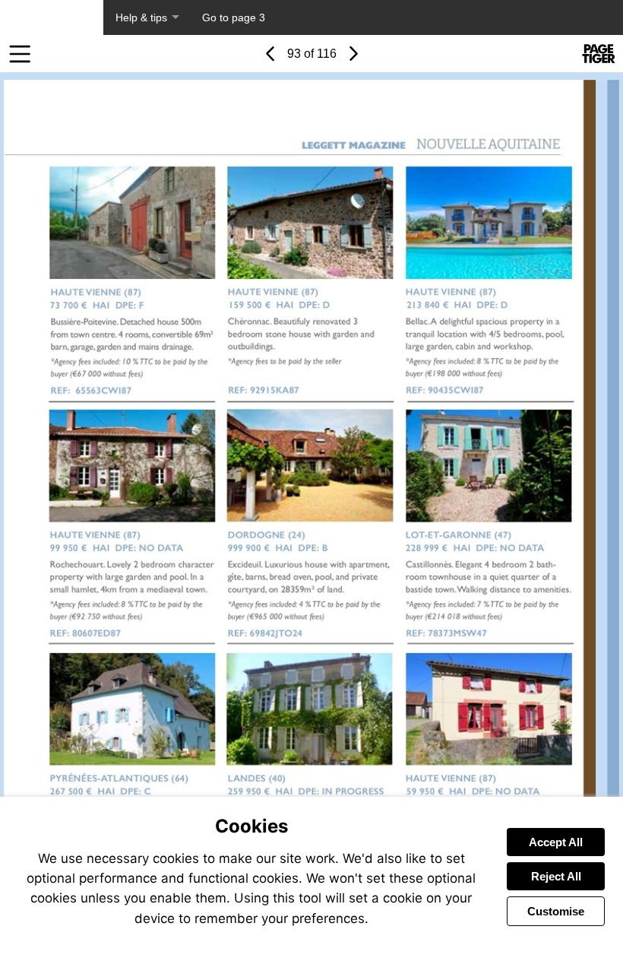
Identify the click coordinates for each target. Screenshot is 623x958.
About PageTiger (51, 17)
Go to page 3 (233, 17)
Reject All (556, 876)
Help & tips (141, 17)
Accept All (556, 842)
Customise (555, 911)
